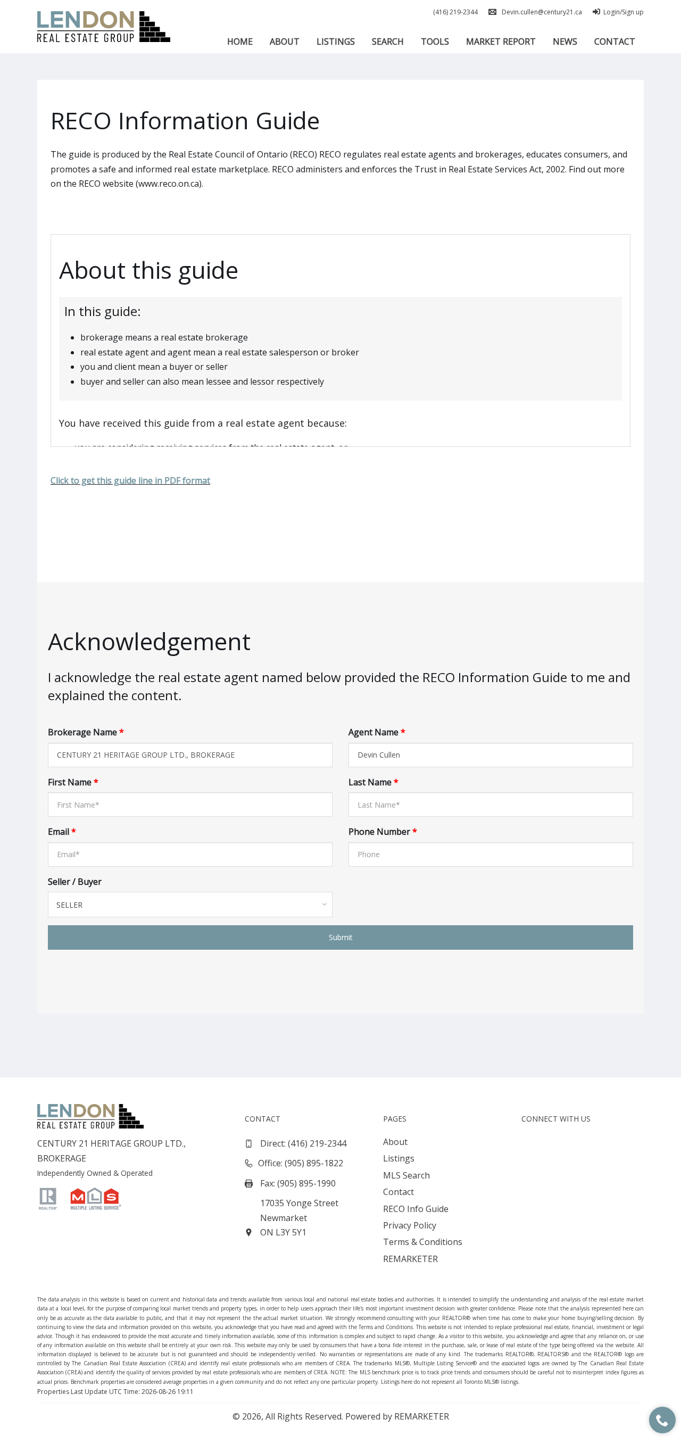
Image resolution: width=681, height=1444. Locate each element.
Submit (341, 937)
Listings (336, 41)
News (565, 41)
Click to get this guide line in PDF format (130, 480)
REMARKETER (410, 1259)
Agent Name (376, 732)
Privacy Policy (409, 1225)
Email (62, 831)
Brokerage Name (86, 732)
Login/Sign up (623, 11)
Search (388, 41)
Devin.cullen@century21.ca (542, 11)
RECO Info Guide (416, 1209)
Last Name (373, 782)
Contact (614, 41)
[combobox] (190, 904)
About (285, 41)
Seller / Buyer (75, 881)
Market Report (501, 41)
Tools (435, 41)
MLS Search (406, 1175)
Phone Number (382, 831)
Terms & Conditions (422, 1242)
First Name (73, 782)
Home (240, 41)
